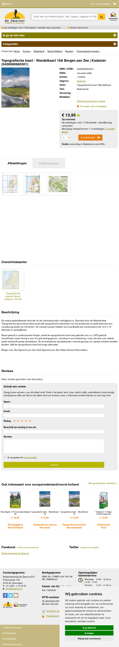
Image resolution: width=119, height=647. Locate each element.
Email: (7, 411)
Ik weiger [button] (89, 633)
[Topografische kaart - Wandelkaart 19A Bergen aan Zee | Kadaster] (15, 87)
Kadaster (81, 80)
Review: (8, 436)
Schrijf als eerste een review (91, 101)
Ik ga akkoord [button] (89, 627)
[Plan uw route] (16, 595)
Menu (8, 3)
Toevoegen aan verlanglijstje (93, 106)
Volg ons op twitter (90, 547)
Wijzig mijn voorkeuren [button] (89, 638)
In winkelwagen (88, 137)
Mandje (114, 4)
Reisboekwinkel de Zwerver (15, 553)
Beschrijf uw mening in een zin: (20, 427)
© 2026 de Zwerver (12, 627)
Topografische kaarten (88, 51)
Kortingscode (9, 632)
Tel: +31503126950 (100, 4)
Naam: (7, 401)
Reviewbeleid (9, 638)
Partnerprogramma (12, 644)
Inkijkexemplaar (49, 163)
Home (17, 51)
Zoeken (101, 17)
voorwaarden (30, 457)
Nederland (39, 51)
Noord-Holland (54, 51)
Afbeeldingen (17, 163)
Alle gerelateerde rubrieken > (103, 483)
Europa (26, 51)
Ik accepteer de (22, 457)
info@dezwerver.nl (13, 588)
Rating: (7, 421)
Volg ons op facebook (28, 547)
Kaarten (69, 51)
